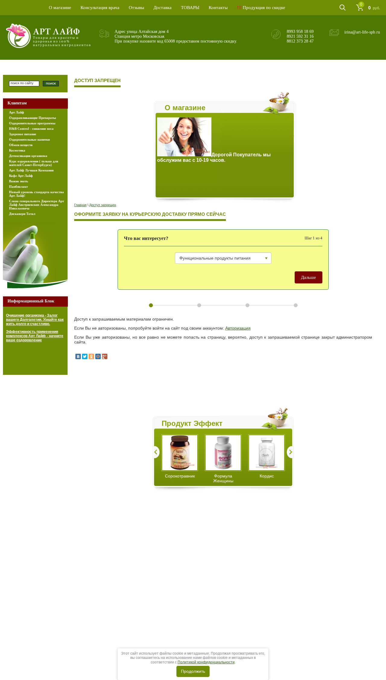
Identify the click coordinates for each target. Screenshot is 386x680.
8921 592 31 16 (300, 36)
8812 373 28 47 (300, 41)
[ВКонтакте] (78, 356)
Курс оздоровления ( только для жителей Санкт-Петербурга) (33, 163)
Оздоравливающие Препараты (32, 118)
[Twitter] (84, 356)
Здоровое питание (22, 134)
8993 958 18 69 (300, 31)
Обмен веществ (21, 145)
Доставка (162, 7)
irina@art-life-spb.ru (362, 32)
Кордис (267, 476)
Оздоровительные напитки (29, 139)
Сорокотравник (180, 476)
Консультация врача (100, 7)
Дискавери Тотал (22, 213)
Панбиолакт (18, 186)
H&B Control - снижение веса (31, 128)
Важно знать (18, 181)
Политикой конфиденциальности (206, 662)
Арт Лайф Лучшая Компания (31, 170)
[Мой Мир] (98, 356)
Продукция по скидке (261, 7)
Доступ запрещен (102, 205)
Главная (80, 205)
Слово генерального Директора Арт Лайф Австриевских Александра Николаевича (36, 204)
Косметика (17, 150)
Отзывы (136, 7)
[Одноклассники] (91, 356)
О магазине (60, 7)
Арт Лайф (16, 112)
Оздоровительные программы (32, 123)
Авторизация (238, 328)
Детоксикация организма (28, 156)
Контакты (218, 7)
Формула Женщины (223, 478)
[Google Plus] (104, 356)
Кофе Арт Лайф (21, 175)
